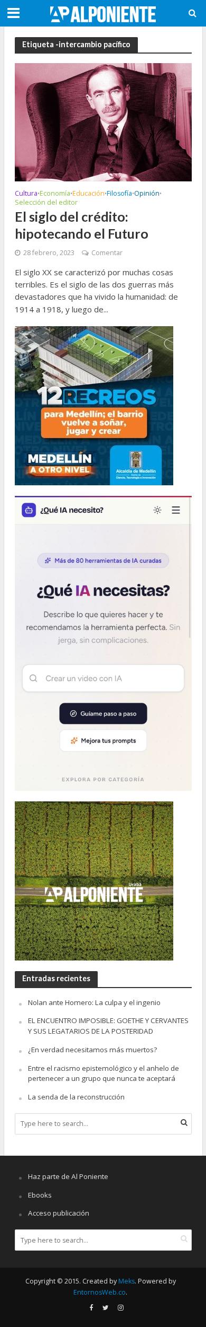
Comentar (107, 252)
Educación (88, 194)
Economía (55, 194)
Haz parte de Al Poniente (68, 1176)
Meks (126, 1281)
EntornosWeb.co (99, 1292)
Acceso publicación (58, 1213)
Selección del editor (46, 203)
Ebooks (40, 1195)
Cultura (26, 194)
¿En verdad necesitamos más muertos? (92, 1049)
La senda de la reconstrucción (76, 1097)
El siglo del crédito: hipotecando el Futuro (81, 224)
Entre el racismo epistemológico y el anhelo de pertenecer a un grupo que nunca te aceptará (103, 1073)
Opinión (147, 194)
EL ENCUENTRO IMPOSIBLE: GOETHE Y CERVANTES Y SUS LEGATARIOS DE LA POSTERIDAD (108, 1026)
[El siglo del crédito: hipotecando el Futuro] (103, 121)
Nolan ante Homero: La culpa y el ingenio (94, 1002)
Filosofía (119, 194)
